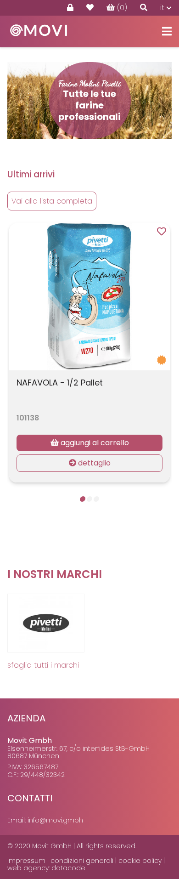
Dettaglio (93, 463)
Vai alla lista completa (51, 201)
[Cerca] (143, 8)
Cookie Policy (140, 860)
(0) (122, 7)
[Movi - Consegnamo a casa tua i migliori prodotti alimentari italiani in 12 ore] (38, 39)
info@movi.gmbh (55, 820)
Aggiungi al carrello (94, 442)
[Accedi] (70, 8)
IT (163, 7)
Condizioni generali (81, 860)
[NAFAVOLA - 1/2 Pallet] (89, 296)
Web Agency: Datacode (46, 868)
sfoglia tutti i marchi (43, 665)
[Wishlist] (90, 8)
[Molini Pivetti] (46, 623)
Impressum (26, 860)
